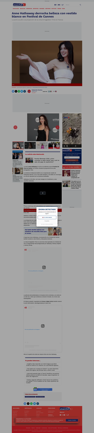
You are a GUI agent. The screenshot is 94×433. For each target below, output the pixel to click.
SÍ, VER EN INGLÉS (47, 217)
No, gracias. (47, 220)
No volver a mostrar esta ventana (47, 224)
